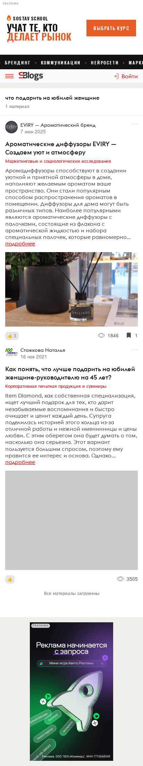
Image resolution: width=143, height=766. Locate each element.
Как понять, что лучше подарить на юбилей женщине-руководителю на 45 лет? (70, 373)
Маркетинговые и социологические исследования (58, 160)
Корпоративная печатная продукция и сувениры (55, 385)
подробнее (20, 243)
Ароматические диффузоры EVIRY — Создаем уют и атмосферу (60, 148)
